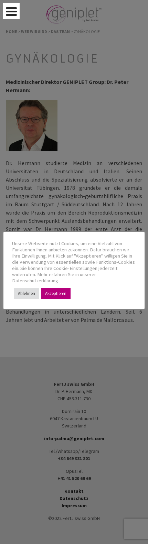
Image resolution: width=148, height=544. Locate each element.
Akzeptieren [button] (55, 293)
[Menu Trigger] (11, 11)
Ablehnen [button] (26, 293)
